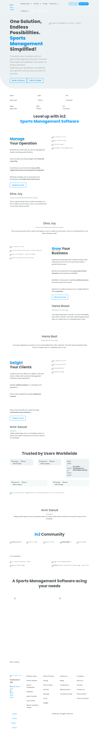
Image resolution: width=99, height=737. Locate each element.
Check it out (18, 418)
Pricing (45, 4)
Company (23, 11)
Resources (53, 4)
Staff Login (73, 4)
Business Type (24, 4)
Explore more (18, 185)
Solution (36, 4)
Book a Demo (84, 4)
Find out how (60, 297)
